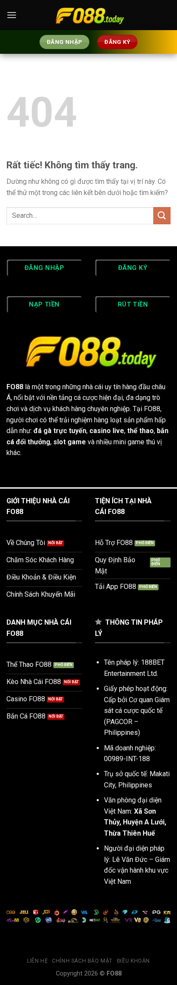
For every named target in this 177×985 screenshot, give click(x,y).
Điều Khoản (133, 961)
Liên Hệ (37, 961)
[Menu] (11, 14)
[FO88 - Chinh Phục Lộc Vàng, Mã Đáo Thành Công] (88, 15)
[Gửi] (162, 215)
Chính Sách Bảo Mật (82, 961)
